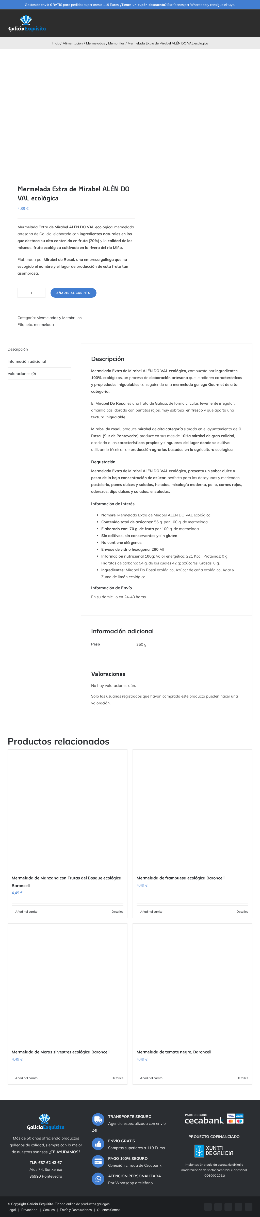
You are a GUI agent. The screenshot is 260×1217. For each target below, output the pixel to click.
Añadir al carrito (73, 293)
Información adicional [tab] (27, 361)
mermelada (44, 324)
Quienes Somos (108, 1210)
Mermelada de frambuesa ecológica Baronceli (180, 877)
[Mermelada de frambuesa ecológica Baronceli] (192, 809)
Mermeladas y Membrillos (59, 317)
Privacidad (29, 1210)
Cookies (49, 1210)
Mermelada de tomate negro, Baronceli (174, 1051)
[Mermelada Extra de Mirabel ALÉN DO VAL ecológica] (66, 112)
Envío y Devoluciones (76, 1210)
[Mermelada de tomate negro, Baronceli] (192, 983)
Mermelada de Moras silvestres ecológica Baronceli (60, 1051)
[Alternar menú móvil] (250, 19)
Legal (12, 1210)
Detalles (117, 911)
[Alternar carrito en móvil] (241, 19)
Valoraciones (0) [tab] (22, 373)
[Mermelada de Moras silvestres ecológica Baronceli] (67, 983)
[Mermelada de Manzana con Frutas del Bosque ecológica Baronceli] (67, 809)
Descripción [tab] (18, 349)
